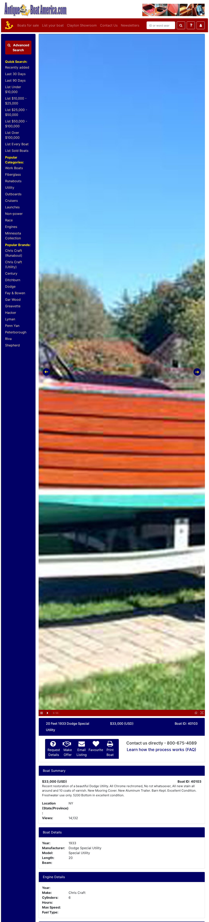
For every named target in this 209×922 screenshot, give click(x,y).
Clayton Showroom (82, 25)
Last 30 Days (15, 74)
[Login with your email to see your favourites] (201, 25)
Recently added (17, 67)
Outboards (13, 194)
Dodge (10, 286)
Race (9, 220)
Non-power (14, 214)
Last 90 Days (15, 80)
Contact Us (109, 25)
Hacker (10, 313)
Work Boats (14, 168)
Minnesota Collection (13, 235)
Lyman (10, 319)
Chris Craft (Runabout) (13, 253)
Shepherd (12, 345)
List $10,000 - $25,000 (16, 100)
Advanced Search (20, 47)
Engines (11, 227)
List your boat (53, 25)
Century (11, 273)
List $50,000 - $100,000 (16, 123)
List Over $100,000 (12, 135)
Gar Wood (13, 299)
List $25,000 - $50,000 (16, 112)
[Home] (8, 25)
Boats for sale (28, 25)
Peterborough (15, 332)
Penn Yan (12, 326)
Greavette (12, 306)
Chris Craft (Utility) (13, 264)
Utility (9, 187)
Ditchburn (12, 280)
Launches (12, 207)
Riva (8, 339)
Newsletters (130, 25)
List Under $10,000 (13, 89)
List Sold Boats (16, 151)
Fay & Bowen (15, 293)
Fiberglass (13, 174)
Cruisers (11, 201)
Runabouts (13, 181)
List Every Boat (17, 144)
